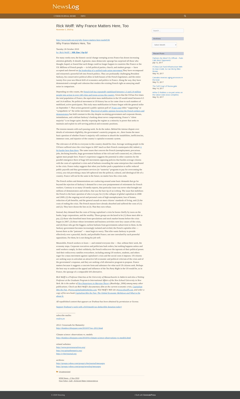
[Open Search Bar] (185, 16)
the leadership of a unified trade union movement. (101, 70)
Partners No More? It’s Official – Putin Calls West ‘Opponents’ (167, 59)
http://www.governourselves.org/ (70, 347)
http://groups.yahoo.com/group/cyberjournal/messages (80, 363)
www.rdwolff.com (125, 290)
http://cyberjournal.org (66, 354)
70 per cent (116, 108)
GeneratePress (149, 395)
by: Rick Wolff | (71, 52)
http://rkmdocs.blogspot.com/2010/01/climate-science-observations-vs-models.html (93, 338)
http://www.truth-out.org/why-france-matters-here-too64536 (83, 40)
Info (83, 16)
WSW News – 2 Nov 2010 (69, 378)
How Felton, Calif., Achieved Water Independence (78, 381)
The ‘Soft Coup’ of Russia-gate (164, 86)
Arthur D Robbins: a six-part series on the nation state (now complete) (167, 93)
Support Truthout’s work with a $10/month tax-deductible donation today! (89, 307)
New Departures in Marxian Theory (94, 283)
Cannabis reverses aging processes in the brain (167, 78)
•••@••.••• (60, 318)
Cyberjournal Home (65, 16)
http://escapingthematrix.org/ (69, 350)
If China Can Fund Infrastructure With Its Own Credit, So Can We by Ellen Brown (167, 69)
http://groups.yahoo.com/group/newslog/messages (78, 366)
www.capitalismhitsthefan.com (83, 290)
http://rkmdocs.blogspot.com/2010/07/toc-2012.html (79, 328)
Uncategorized (64, 372)
